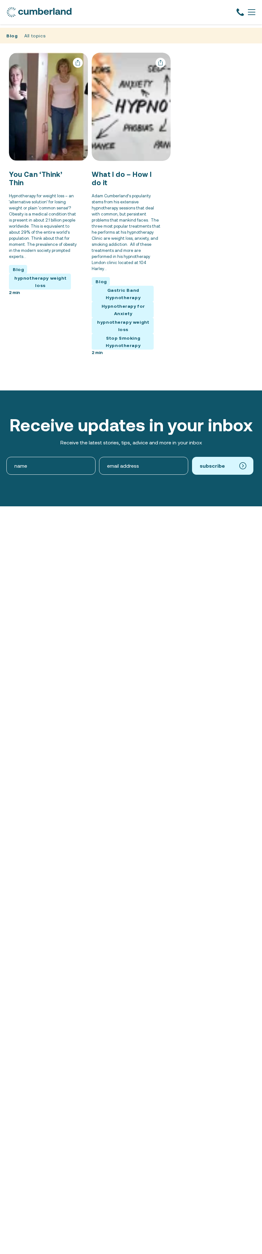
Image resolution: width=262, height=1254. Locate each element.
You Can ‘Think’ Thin (35, 178)
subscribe (212, 466)
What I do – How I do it (121, 178)
